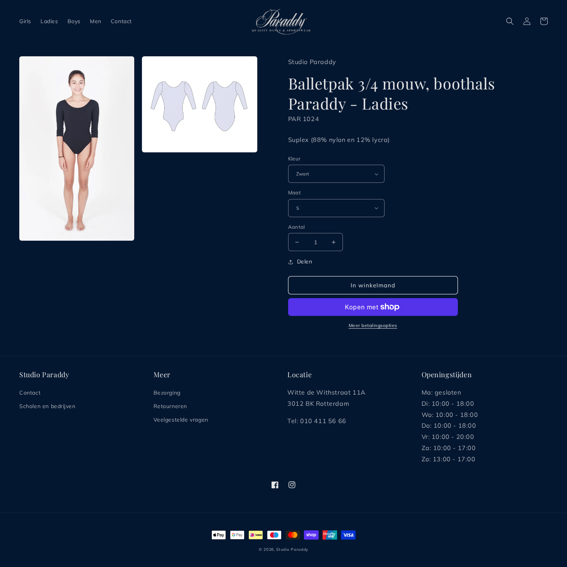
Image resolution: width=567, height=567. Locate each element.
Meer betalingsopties (373, 325)
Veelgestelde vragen (181, 419)
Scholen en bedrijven (47, 406)
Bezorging (167, 392)
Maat (294, 192)
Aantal (296, 227)
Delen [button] (304, 261)
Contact (29, 392)
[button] (509, 21)
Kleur (294, 158)
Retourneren (170, 406)
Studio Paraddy (292, 549)
